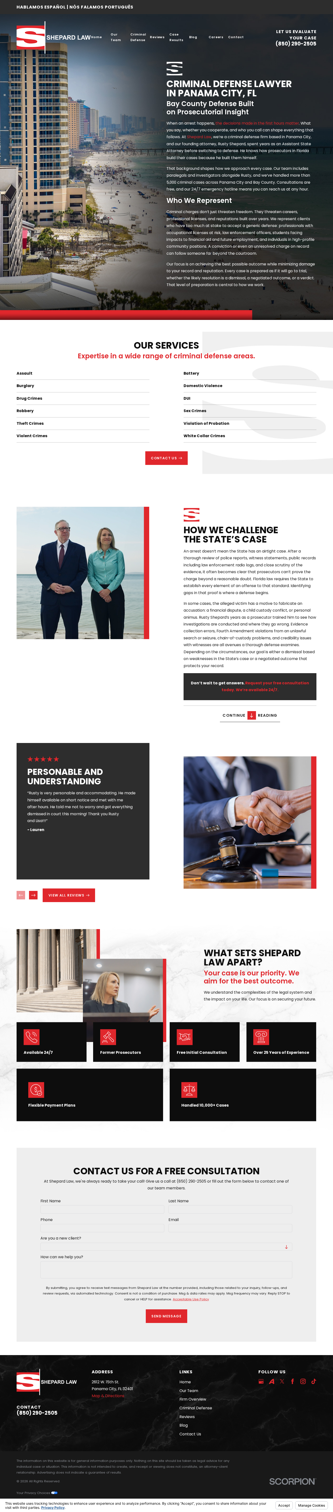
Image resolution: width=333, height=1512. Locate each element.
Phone (47, 1220)
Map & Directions (108, 1396)
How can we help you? (62, 1257)
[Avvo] (271, 1381)
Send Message (167, 1315)
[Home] (54, 37)
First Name (51, 1201)
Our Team (188, 1391)
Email (173, 1220)
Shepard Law (199, 137)
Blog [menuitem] (193, 37)
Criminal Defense (195, 1408)
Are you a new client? (61, 1238)
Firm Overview (192, 1399)
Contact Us (190, 1434)
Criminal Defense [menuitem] (138, 37)
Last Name (178, 1201)
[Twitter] (282, 1381)
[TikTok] (313, 1381)
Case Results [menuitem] (176, 37)
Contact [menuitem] (236, 37)
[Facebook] (292, 1381)
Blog (183, 1425)
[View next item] (33, 895)
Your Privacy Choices (34, 1493)
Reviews (187, 1417)
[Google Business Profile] (261, 1381)
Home (185, 1382)
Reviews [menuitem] (157, 37)
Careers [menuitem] (216, 37)
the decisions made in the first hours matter (257, 123)
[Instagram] (303, 1381)
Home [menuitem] (96, 37)
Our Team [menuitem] (116, 37)
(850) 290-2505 (295, 43)
